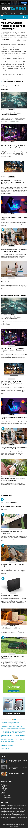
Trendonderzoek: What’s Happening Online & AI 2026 (14, 218)
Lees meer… (16, 121)
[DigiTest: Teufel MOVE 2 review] (4, 774)
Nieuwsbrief (7, 795)
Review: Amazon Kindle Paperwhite (11, 506)
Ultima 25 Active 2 (6, 282)
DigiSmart (4, 790)
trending (22, 13)
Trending (2, 229)
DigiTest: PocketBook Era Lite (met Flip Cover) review (12, 565)
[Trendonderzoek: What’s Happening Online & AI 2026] (14, 204)
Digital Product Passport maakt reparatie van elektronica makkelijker (13, 479)
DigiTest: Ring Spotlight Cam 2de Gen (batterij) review (18, 761)
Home (3, 784)
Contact (4, 793)
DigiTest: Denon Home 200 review (11, 628)
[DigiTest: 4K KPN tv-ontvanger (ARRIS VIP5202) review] (14, 521)
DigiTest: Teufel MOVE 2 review (17, 773)
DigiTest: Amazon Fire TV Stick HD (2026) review (18, 767)
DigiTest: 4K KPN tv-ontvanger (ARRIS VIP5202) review (12, 532)
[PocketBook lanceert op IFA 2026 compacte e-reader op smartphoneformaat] (14, 236)
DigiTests (12, 529)
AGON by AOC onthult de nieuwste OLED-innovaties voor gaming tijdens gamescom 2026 (13, 146)
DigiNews (11, 109)
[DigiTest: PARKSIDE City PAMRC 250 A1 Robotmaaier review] (14, 645)
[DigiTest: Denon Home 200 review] (14, 617)
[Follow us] (23, 17)
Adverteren (7, 797)
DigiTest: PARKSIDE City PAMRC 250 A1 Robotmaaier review (13, 657)
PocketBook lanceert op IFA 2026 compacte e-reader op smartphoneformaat (14, 250)
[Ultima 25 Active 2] (14, 269)
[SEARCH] (26, 17)
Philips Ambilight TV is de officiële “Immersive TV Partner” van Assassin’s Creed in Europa (12, 182)
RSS (14, 719)
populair (2, 514)
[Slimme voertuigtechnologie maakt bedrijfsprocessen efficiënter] (14, 100)
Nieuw (5, 13)
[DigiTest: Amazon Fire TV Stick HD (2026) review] (4, 767)
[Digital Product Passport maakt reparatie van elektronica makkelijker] (14, 467)
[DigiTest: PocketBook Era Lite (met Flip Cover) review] (14, 553)
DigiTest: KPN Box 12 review (9, 595)
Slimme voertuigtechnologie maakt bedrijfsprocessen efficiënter (11, 113)
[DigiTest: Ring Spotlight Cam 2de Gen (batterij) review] (4, 761)
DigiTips (19, 529)
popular (13, 13)
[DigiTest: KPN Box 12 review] (14, 585)
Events (3, 792)
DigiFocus (12, 476)
